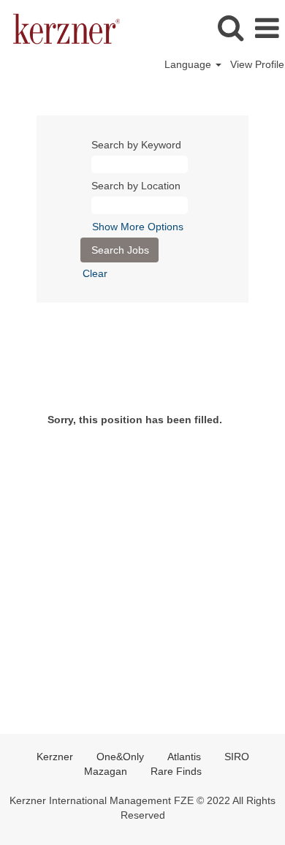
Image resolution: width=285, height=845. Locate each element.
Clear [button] (95, 273)
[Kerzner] (61, 27)
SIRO (236, 756)
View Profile (257, 64)
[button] (266, 28)
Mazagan (105, 771)
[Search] (230, 27)
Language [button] (189, 64)
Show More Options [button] (137, 226)
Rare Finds (176, 771)
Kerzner (55, 756)
